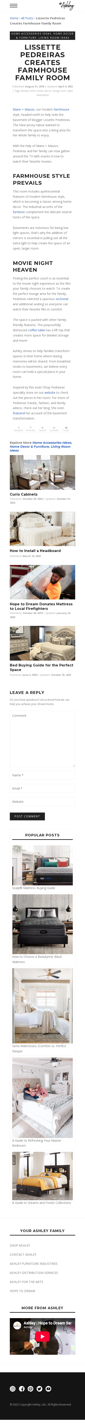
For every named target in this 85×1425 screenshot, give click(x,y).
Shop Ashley (20, 1245)
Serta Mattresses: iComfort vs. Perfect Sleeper (39, 1048)
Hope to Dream (22, 1291)
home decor (44, 90)
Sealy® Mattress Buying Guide (33, 888)
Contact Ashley (23, 1254)
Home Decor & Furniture (29, 447)
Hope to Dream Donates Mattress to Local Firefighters (41, 606)
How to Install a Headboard (35, 551)
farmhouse (61, 109)
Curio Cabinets (24, 494)
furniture (19, 212)
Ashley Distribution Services (34, 1273)
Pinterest (30, 430)
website (50, 392)
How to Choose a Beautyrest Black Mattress (37, 959)
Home (14, 18)
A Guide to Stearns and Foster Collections (41, 1203)
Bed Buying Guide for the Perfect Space (41, 667)
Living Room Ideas (54, 37)
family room (28, 90)
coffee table (36, 330)
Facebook (18, 430)
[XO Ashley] (66, 5)
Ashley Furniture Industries (34, 1264)
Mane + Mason (23, 109)
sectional (62, 299)
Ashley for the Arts (26, 1282)
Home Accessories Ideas (31, 33)
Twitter (42, 430)
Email (66, 430)
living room (59, 90)
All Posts (27, 18)
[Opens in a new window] (12, 1389)
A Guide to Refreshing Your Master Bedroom (36, 1143)
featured (19, 413)
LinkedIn (54, 430)
